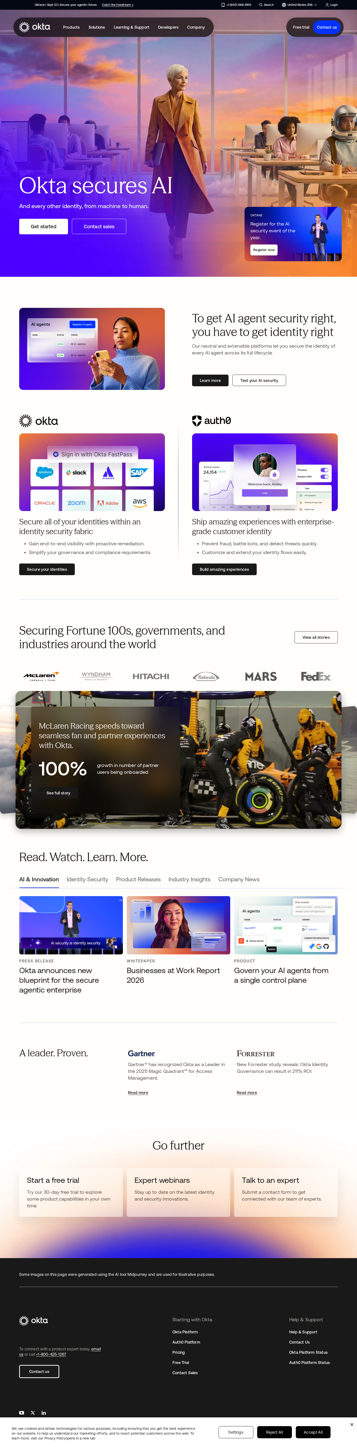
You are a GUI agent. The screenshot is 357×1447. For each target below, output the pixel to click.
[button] (41, 677)
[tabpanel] (178, 947)
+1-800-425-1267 (51, 1354)
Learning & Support (132, 27)
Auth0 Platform (186, 1342)
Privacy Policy (69, 1438)
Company (195, 27)
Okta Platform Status (308, 1352)
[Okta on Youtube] (21, 1413)
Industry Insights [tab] (190, 879)
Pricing (178, 1352)
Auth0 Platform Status (309, 1362)
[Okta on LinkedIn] (43, 1413)
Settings (235, 1432)
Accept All (313, 1432)
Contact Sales (185, 1373)
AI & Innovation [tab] (39, 879)
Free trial (301, 27)
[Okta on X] (32, 1413)
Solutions (97, 27)
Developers (168, 27)
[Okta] (34, 27)
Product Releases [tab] (138, 879)
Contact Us (299, 1342)
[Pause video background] (332, 701)
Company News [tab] (239, 879)
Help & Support (303, 1332)
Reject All (274, 1432)
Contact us (327, 27)
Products (71, 27)
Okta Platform (185, 1332)
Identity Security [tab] (87, 879)
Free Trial (180, 1362)
